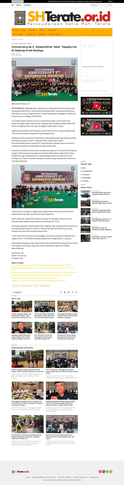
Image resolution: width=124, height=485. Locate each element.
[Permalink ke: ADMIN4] (13, 54)
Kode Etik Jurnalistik (64, 477)
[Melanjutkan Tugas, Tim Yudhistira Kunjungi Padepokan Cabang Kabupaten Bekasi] (85, 229)
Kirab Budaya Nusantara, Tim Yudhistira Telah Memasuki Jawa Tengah (34, 278)
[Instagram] (100, 471)
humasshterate (27, 286)
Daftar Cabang (18, 34)
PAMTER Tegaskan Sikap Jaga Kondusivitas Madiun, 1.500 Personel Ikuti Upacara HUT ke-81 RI (22, 315)
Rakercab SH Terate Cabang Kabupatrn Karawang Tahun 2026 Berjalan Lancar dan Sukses (66, 337)
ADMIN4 (18, 54)
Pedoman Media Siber (80, 477)
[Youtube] (103, 471)
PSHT (36, 286)
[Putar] (83, 113)
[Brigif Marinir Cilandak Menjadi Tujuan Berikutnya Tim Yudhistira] (85, 238)
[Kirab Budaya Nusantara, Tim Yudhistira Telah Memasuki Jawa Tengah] (85, 220)
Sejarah (18, 5)
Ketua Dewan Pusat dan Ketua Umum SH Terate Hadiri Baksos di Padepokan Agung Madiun (41, 265)
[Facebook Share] (60, 292)
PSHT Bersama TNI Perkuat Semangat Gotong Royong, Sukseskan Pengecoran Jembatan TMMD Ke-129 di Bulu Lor (44, 337)
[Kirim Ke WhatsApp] (76, 292)
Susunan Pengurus (55, 34)
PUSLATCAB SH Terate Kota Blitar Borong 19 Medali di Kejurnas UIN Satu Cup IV (49, 1)
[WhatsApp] (107, 471)
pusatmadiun (45, 286)
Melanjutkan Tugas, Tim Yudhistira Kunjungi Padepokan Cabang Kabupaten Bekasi (38, 280)
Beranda (15, 30)
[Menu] (13, 5)
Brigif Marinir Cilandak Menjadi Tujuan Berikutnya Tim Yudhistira (102, 237)
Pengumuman (31, 34)
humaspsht (16, 286)
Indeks (28, 477)
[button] (110, 5)
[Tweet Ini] (64, 292)
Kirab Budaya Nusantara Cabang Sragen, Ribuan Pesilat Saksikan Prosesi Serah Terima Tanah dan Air (45, 272)
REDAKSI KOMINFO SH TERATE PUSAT (44, 477)
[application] (96, 106)
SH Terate (32, 30)
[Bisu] (107, 113)
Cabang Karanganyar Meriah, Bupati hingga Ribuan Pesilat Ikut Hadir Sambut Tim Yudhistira (41, 275)
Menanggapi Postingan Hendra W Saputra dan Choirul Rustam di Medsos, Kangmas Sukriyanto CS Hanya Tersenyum (67, 315)
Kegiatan (29, 43)
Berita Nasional (21, 43)
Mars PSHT (27, 5)
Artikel (42, 30)
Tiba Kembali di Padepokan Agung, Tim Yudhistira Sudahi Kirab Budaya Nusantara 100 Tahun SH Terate (43, 269)
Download (41, 34)
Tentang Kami (52, 30)
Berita (23, 30)
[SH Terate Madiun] (62, 17)
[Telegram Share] (72, 292)
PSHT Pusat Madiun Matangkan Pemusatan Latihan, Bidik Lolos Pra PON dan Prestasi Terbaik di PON (44, 315)
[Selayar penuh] (110, 113)
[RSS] (110, 471)
